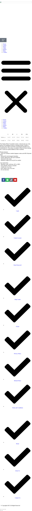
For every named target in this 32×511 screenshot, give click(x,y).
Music (4, 46)
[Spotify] (7, 180)
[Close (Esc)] (5, 509)
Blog (4, 51)
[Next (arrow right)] (2, 510)
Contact (5, 52)
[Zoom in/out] (0, 509)
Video (4, 48)
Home (4, 44)
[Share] (3, 509)
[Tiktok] (11, 180)
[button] (16, 86)
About (4, 45)
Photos (4, 49)
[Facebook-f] (3, 180)
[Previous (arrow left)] (0, 510)
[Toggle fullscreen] (2, 509)
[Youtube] (15, 180)
